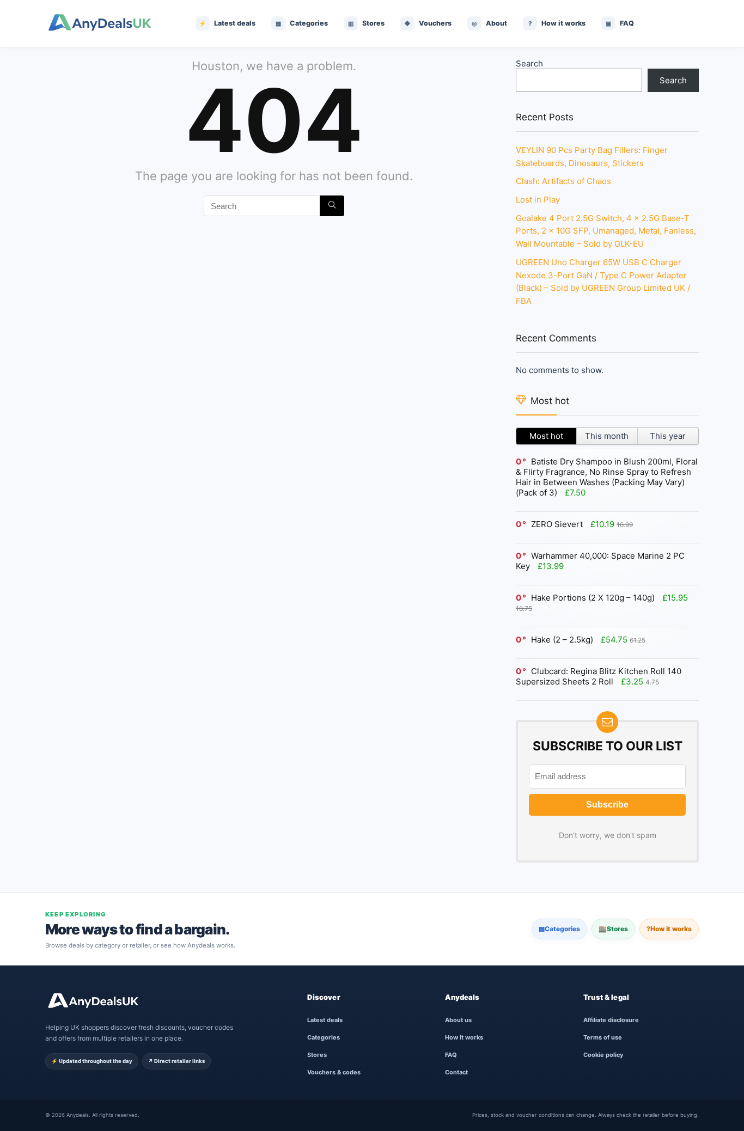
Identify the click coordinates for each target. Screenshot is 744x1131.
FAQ (451, 1055)
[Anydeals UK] (107, 23)
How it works (669, 929)
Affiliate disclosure (611, 1020)
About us (458, 1020)
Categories (559, 929)
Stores (613, 929)
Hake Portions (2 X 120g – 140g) (593, 597)
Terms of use (602, 1037)
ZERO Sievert (557, 524)
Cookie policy (603, 1055)
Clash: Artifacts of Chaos (563, 181)
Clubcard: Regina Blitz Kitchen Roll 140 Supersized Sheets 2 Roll (598, 676)
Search (529, 63)
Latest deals (325, 1020)
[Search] (332, 205)
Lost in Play (538, 199)
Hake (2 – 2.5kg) (562, 639)
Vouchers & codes (334, 1072)
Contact (456, 1072)
